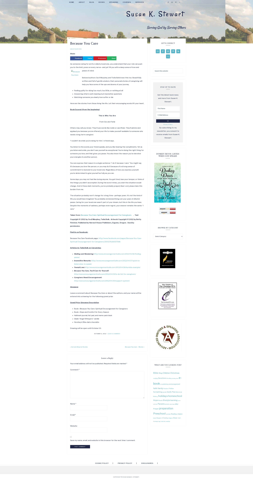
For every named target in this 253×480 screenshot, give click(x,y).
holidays (163, 395)
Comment (75, 370)
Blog (160, 373)
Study (175, 418)
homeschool (175, 396)
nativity (155, 404)
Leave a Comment (114, 333)
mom (179, 400)
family (160, 388)
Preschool (159, 413)
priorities (168, 414)
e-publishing (164, 384)
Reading (174, 414)
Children (166, 373)
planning (172, 404)
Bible (155, 373)
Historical (179, 392)
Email (73, 415)
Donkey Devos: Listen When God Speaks (167, 155)
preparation (166, 408)
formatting (157, 392)
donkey (169, 378)
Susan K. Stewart (155, 14)
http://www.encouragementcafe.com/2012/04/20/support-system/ (102, 281)
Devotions (162, 378)
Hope (155, 400)
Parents (161, 404)
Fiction (171, 388)
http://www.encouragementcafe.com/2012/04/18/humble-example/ (112, 267)
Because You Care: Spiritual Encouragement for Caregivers (106, 215)
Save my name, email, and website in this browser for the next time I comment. (102, 440)
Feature (166, 388)
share (154, 418)
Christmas (174, 373)
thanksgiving (156, 421)
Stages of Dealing (162, 418)
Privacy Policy (168, 124)
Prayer (156, 409)
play (176, 404)
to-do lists (163, 421)
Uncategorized (76, 49)
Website (73, 426)
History (155, 396)
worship (168, 421)
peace (167, 404)
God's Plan (171, 392)
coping (155, 378)
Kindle (160, 400)
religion (179, 414)
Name (73, 404)
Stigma (171, 418)
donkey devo (175, 378)
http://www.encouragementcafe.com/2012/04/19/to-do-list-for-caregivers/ (105, 274)
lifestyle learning (170, 400)
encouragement (174, 384)
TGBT (179, 418)
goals (165, 392)
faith (155, 388)
